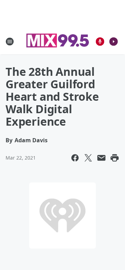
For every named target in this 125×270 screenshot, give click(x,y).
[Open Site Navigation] (10, 41)
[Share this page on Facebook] (75, 158)
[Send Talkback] (100, 41)
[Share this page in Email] (101, 158)
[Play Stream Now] (113, 41)
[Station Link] (57, 41)
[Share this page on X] (88, 158)
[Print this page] (114, 158)
